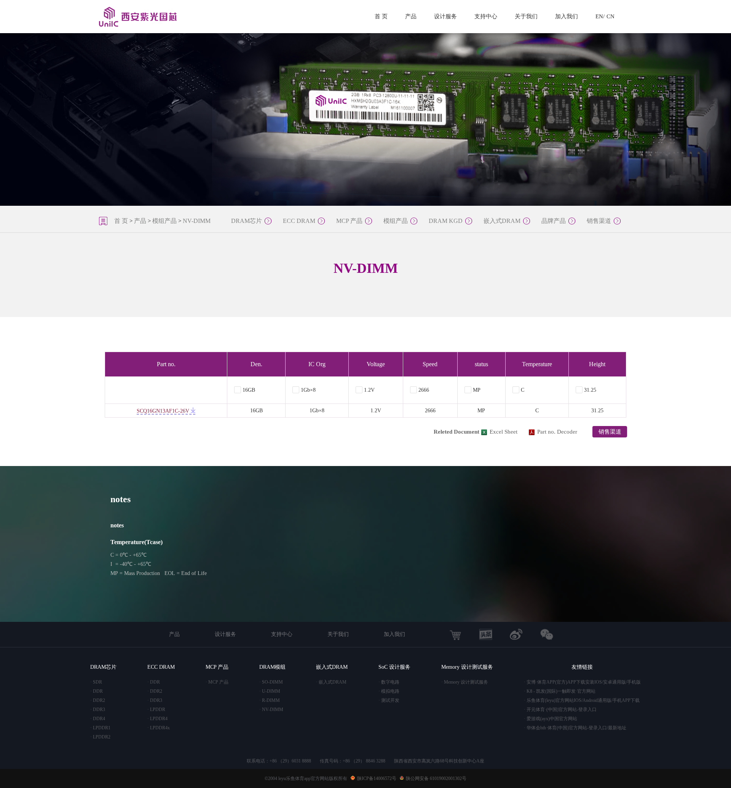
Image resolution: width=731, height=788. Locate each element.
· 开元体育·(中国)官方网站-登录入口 (560, 709)
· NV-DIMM (271, 709)
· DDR (96, 691)
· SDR (96, 682)
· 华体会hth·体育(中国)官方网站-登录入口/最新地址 (575, 727)
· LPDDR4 (157, 718)
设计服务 (445, 16)
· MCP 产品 (217, 682)
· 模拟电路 (388, 691)
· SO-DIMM (271, 682)
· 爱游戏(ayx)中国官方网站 (550, 718)
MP (476, 390)
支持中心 (485, 16)
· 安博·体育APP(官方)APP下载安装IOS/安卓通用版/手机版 (582, 682)
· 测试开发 (388, 700)
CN (610, 16)
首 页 (381, 16)
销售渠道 (599, 221)
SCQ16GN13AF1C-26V (164, 411)
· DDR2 (97, 700)
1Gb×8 (308, 390)
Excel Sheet (503, 432)
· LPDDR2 (100, 737)
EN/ (600, 16)
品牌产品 (553, 221)
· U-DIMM (269, 691)
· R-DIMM (269, 700)
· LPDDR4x (158, 727)
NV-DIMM (197, 221)
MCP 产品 (349, 221)
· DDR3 (97, 709)
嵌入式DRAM (502, 221)
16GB (249, 390)
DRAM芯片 (246, 221)
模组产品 (164, 221)
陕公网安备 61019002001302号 (436, 778)
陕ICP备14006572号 (376, 778)
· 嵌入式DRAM (331, 682)
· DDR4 (97, 718)
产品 (411, 16)
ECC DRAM (299, 221)
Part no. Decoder (557, 432)
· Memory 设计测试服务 (464, 682)
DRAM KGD (446, 221)
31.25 (590, 390)
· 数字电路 (388, 682)
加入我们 (566, 16)
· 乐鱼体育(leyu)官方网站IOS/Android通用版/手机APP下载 (582, 700)
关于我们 (526, 16)
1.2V (369, 390)
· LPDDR (156, 709)
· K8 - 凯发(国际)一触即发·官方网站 (559, 691)
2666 (423, 390)
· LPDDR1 (100, 727)
